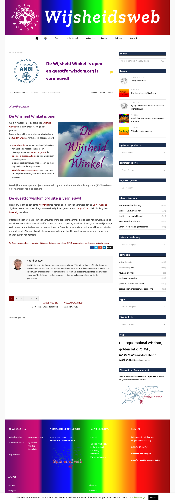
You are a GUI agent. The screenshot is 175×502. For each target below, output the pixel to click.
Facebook (93, 491)
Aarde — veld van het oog (130, 205)
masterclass (78, 243)
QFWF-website (100, 205)
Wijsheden (90, 38)
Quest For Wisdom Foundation (33, 446)
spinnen (94, 92)
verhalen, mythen (126, 267)
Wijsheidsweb (15, 454)
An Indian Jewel (71, 307)
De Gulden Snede (35, 437)
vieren (102, 92)
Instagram (12, 491)
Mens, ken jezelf (38, 152)
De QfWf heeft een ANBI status (145, 460)
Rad (56, 38)
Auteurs (118, 38)
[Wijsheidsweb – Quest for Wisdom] (87, 17)
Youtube (11, 485)
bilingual (43, 243)
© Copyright (96, 450)
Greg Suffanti (82, 208)
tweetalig (13, 212)
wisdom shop (23, 243)
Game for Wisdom (16, 443)
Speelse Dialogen (20, 156)
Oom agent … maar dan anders (45, 307)
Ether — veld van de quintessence (133, 227)
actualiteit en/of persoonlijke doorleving (136, 289)
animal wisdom (102, 243)
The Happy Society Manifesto (143, 93)
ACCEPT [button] (153, 497)
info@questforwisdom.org (142, 437)
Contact (94, 437)
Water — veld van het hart (130, 211)
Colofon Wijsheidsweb (100, 444)
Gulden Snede (19, 138)
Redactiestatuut (97, 447)
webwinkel (44, 205)
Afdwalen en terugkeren (141, 131)
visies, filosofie (125, 262)
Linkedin (93, 485)
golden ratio (90, 243)
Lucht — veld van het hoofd (130, 216)
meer (109, 247)
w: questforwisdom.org (141, 440)
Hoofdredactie (19, 92)
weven (110, 92)
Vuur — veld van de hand (129, 221)
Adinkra (33, 156)
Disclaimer (95, 454)
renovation (34, 243)
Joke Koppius (45, 265)
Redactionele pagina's (86, 272)
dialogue (52, 243)
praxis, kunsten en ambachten (131, 283)
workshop (61, 243)
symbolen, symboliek (128, 278)
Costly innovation (138, 81)
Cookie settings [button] (137, 497)
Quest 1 (133, 38)
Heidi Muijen (32, 265)
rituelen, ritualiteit (126, 273)
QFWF (69, 243)
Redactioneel (72, 38)
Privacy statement (98, 457)
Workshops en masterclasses (26, 170)
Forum (104, 38)
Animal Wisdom (19, 145)
